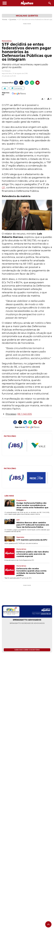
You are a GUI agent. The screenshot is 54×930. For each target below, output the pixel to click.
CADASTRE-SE (46, 614)
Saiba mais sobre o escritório (27, 650)
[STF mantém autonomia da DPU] (10, 539)
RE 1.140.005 (24, 414)
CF (3, 187)
